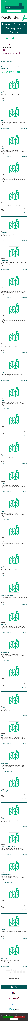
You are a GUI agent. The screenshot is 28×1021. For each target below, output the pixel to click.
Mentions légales (14, 978)
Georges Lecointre (20, 262)
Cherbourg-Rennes (6, 791)
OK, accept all (8, 1017)
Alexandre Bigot (11, 94)
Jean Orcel (15, 820)
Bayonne (3, 707)
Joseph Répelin (8, 709)
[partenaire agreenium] (14, 1004)
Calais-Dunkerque (6, 176)
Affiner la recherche (14, 72)
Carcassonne (4, 203)
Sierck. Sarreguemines (7, 595)
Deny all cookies (20, 1017)
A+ (5, 1)
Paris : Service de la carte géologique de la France (12, 96)
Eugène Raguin (8, 848)
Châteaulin (4, 232)
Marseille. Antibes (6, 874)
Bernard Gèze (21, 931)
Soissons (3, 624)
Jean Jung (3, 960)
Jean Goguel (16, 848)
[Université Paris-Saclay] (14, 999)
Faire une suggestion (10, 72)
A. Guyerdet (4, 94)
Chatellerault (4, 260)
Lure (2, 372)
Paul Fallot (3, 430)
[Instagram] (16, 987)
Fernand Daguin (5, 122)
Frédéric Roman (12, 682)
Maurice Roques (13, 931)
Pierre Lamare (16, 709)
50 (17, 972)
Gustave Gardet (10, 402)
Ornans (3, 428)
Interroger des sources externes (18, 72)
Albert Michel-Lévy (9, 374)
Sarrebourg (4, 539)
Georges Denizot (5, 319)
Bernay (3, 92)
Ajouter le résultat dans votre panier (6, 72)
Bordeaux (3, 120)
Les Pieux (3, 483)
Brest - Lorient (5, 763)
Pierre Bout (9, 960)
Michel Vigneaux (13, 122)
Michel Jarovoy (12, 597)
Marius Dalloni (20, 291)
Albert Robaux (10, 430)
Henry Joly (3, 402)
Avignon (3, 680)
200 (24, 972)
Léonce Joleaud (5, 626)
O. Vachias (15, 960)
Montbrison (4, 958)
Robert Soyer (12, 626)
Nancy (3, 400)
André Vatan (12, 319)
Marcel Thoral (4, 205)
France (16, 150)
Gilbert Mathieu (16, 903)
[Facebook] (12, 987)
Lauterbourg (4, 344)
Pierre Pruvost (4, 765)
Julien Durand (4, 513)
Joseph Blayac (8, 737)
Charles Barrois (4, 234)
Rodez (3, 511)
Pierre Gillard (12, 262)
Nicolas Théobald (13, 541)
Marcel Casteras (12, 291)
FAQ (14, 983)
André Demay (4, 682)
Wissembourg (5, 652)
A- (2, 1)
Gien (2, 317)
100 (21, 972)
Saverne (3, 567)
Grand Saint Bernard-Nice (8, 846)
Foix (2, 289)
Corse (2, 818)
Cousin (3, 374)
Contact (14, 980)
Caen (2, 148)
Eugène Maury (8, 820)
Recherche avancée (10, 53)
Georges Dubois (5, 178)
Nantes (3, 902)
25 (14, 972)
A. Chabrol (17, 94)
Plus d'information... (7, 100)
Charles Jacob (11, 205)
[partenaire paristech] (14, 1009)
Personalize (14, 1019)
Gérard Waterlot (5, 262)
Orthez (3, 455)
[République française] (14, 993)
